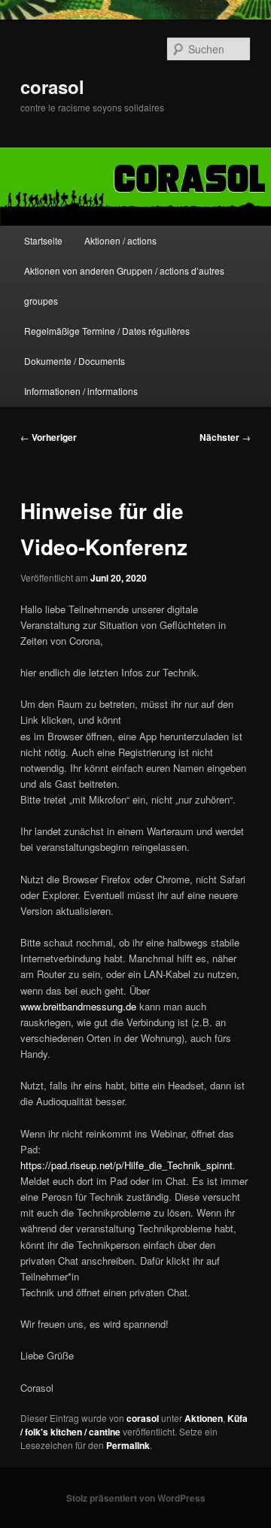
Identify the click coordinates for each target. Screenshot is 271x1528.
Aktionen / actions (120, 240)
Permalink (128, 1445)
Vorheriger (48, 437)
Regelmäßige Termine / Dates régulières (107, 330)
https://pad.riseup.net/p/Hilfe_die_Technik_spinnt (126, 1165)
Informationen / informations (81, 390)
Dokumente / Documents (74, 360)
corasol (52, 86)
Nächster (225, 437)
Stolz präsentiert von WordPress (136, 1498)
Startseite (43, 240)
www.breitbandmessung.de (78, 1006)
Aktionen (203, 1418)
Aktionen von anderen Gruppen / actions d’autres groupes (124, 285)
